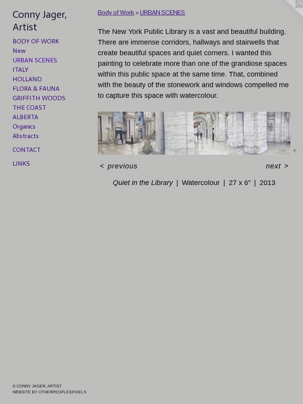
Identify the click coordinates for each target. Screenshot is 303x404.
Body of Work (36, 41)
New (19, 50)
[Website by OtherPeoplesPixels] (287, 16)
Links (21, 163)
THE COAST (29, 107)
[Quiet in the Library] (194, 133)
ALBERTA (25, 117)
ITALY (20, 69)
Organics (24, 126)
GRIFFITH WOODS (39, 98)
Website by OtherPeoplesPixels (49, 392)
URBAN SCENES (35, 60)
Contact (27, 149)
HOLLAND (27, 79)
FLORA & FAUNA (36, 88)
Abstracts (26, 136)
